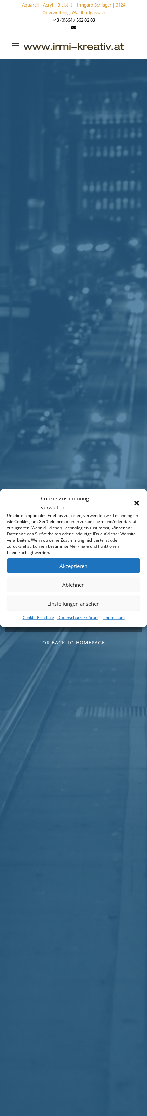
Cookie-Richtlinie (38, 617)
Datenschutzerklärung (78, 617)
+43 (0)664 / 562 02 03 (73, 20)
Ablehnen (73, 584)
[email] (73, 27)
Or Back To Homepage (73, 642)
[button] (136, 502)
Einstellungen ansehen (73, 603)
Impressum (114, 617)
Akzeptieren (73, 565)
